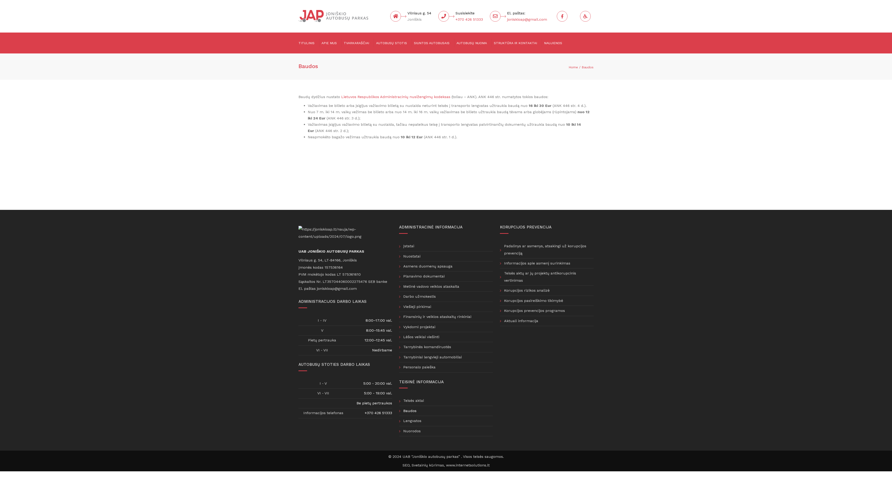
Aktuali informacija (521, 321)
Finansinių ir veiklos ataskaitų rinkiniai (437, 316)
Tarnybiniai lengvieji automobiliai (432, 357)
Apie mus (329, 43)
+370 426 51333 (469, 19)
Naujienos (553, 43)
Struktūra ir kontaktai (515, 43)
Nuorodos (412, 431)
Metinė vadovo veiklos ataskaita (431, 286)
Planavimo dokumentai (424, 276)
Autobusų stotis (391, 43)
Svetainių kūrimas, (429, 465)
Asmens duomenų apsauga (428, 266)
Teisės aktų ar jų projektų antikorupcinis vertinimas (540, 276)
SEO (406, 465)
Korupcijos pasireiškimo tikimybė (533, 300)
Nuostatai (411, 256)
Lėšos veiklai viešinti (421, 337)
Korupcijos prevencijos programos (534, 310)
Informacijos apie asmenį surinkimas (537, 263)
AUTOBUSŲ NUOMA (471, 43)
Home (573, 67)
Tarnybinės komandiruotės (427, 347)
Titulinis (306, 43)
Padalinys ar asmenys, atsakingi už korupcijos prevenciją (545, 249)
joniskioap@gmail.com (527, 19)
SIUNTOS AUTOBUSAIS (431, 43)
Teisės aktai (413, 400)
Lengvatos (412, 421)
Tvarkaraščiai (356, 43)
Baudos (409, 411)
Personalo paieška (419, 367)
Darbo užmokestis (419, 296)
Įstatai (408, 246)
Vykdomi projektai (419, 327)
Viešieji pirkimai (417, 306)
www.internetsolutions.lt (468, 465)
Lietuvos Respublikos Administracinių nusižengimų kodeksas (395, 97)
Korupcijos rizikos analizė (527, 290)
